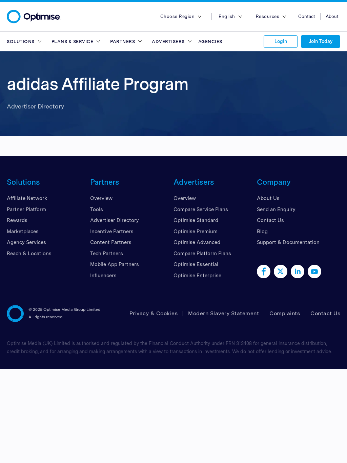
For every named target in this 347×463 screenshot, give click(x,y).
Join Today (320, 41)
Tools (96, 209)
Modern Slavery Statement (223, 313)
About (332, 16)
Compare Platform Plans (202, 253)
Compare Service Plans (201, 209)
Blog (262, 231)
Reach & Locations (29, 253)
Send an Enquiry (276, 209)
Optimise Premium (196, 231)
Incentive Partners (112, 231)
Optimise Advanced (197, 242)
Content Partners (110, 242)
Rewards (17, 220)
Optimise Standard (196, 220)
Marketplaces (23, 231)
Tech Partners (106, 253)
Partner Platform (26, 209)
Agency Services (26, 242)
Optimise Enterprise (197, 276)
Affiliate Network (27, 198)
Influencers (103, 276)
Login (280, 41)
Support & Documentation (288, 242)
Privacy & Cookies (153, 313)
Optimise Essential (196, 264)
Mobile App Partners (114, 264)
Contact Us (270, 220)
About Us (268, 198)
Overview (101, 198)
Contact (306, 16)
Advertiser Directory (114, 220)
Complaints (284, 313)
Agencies (210, 41)
